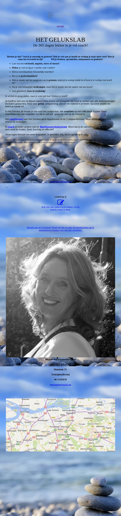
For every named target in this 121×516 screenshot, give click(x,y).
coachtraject (16, 119)
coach (11, 127)
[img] (60, 15)
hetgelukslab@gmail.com (60, 385)
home (60, 26)
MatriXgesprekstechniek (53, 127)
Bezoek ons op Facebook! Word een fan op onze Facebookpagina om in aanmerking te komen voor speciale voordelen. (60, 228)
